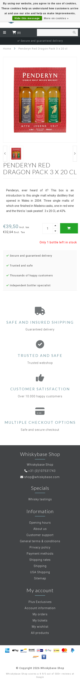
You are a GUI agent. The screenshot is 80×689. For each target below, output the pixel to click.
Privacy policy (40, 547)
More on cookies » (56, 18)
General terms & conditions (40, 541)
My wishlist (40, 626)
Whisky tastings (40, 499)
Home (7, 48)
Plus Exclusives (40, 602)
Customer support (40, 535)
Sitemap (40, 578)
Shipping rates (40, 559)
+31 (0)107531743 (42, 470)
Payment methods (40, 553)
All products (40, 633)
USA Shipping (40, 572)
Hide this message (27, 18)
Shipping (40, 566)
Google (40, 677)
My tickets (40, 620)
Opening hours (40, 522)
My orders (40, 614)
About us (40, 528)
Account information (40, 608)
